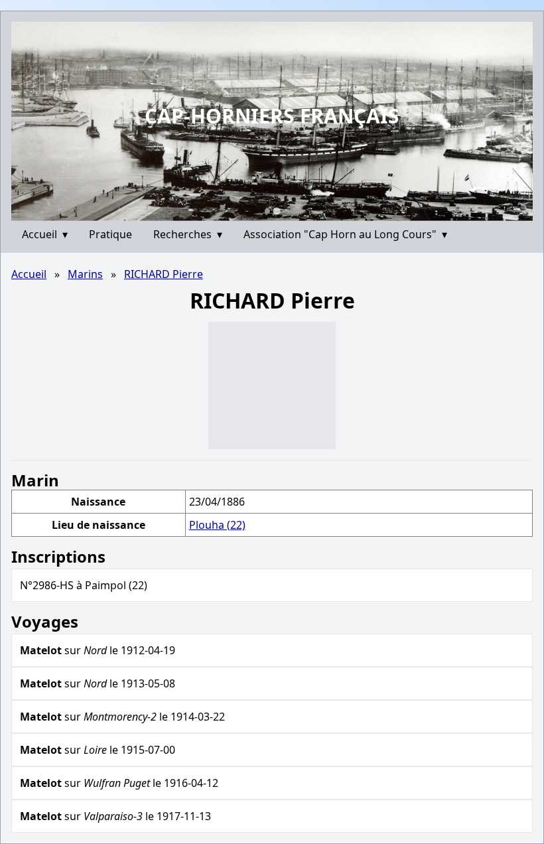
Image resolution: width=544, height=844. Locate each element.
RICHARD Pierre (163, 274)
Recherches (187, 234)
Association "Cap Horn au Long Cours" (345, 234)
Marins (85, 274)
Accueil (45, 234)
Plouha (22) (217, 525)
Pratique (110, 234)
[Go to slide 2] (276, 210)
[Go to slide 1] (267, 211)
